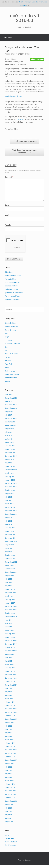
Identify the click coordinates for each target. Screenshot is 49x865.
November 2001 (10, 794)
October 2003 (10, 715)
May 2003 (8, 732)
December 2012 (10, 507)
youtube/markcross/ (12, 299)
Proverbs (8, 360)
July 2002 (8, 767)
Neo (6, 347)
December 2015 (10, 452)
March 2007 (9, 596)
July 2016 (8, 432)
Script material (10, 371)
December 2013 (10, 483)
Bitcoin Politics (10, 323)
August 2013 (9, 493)
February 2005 (10, 667)
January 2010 (10, 558)
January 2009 (10, 568)
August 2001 (9, 804)
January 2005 (10, 671)
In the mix (8, 340)
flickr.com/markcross (12, 282)
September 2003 (11, 719)
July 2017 (8, 415)
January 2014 (10, 480)
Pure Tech (8, 364)
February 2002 (10, 784)
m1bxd (27, 53)
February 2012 (10, 527)
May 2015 (8, 463)
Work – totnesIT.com (12, 296)
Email (7, 215)
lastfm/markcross (11, 289)
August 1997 (9, 821)
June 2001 (8, 811)
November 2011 (10, 538)
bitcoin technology (11, 326)
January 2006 (10, 637)
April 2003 (8, 736)
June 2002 (8, 770)
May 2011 (8, 551)
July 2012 (8, 521)
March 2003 (9, 739)
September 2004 (11, 685)
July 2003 (8, 726)
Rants (7, 367)
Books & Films (10, 330)
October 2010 (10, 555)
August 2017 (9, 411)
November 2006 (10, 609)
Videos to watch (11, 377)
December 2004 (10, 674)
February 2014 (10, 476)
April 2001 (8, 818)
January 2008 (10, 589)
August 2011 (9, 544)
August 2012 (9, 517)
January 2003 (10, 746)
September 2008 (11, 572)
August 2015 (9, 459)
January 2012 (10, 531)
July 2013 (8, 497)
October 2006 (10, 613)
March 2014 (9, 473)
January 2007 (10, 603)
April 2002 (8, 777)
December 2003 (10, 708)
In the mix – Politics (12, 343)
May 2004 (8, 691)
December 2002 (10, 749)
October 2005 (10, 647)
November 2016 (10, 418)
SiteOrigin (28, 860)
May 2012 (8, 524)
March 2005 (9, 664)
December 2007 (10, 592)
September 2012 (11, 514)
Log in (7, 835)
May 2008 (8, 585)
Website (8, 225)
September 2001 (11, 801)
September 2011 (11, 541)
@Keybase (9, 272)
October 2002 (10, 756)
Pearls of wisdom (11, 353)
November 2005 (10, 644)
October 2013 (10, 490)
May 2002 (8, 773)
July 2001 (8, 808)
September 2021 (11, 398)
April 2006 (8, 626)
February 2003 (10, 743)
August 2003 (9, 722)
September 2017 (11, 408)
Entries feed (9, 838)
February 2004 (10, 702)
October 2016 (10, 422)
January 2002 (10, 787)
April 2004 (8, 695)
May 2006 (8, 623)
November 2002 (10, 753)
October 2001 (10, 797)
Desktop (8, 333)
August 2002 (9, 763)
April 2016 (8, 439)
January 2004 (10, 705)
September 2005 (11, 650)
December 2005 (10, 640)
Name (7, 205)
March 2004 (9, 698)
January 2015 (10, 466)
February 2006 (10, 633)
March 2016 (9, 442)
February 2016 (10, 445)
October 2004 (10, 681)
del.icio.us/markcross (13, 275)
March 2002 (9, 780)
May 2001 (8, 814)
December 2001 (10, 790)
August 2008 (9, 575)
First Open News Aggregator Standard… (24, 151)
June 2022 (8, 394)
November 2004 (10, 678)
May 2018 (8, 401)
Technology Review (12, 374)
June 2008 (8, 582)
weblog (15, 129)
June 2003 (8, 729)
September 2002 (11, 760)
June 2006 (8, 620)
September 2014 (11, 469)
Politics (7, 357)
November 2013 (10, 486)
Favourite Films (10, 279)
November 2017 (10, 404)
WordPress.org (10, 845)
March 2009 (9, 565)
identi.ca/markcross (12, 286)
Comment (9, 177)
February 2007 (10, 599)
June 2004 (8, 688)
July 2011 (8, 548)
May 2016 (8, 435)
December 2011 (10, 534)
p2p (6, 350)
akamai (20, 119)
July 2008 (8, 579)
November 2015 (10, 456)
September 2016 (11, 425)
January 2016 (10, 449)
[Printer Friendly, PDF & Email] (37, 59)
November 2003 (10, 712)
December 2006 (10, 606)
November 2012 (10, 510)
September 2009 (11, 562)
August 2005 (9, 654)
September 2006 (11, 616)
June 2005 (8, 657)
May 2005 (8, 661)
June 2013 (8, 500)
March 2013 (9, 503)
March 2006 (9, 630)
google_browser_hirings (13, 96)
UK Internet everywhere (25, 141)
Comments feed (11, 842)
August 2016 (9, 428)
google (7, 336)
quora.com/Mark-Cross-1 (14, 292)
